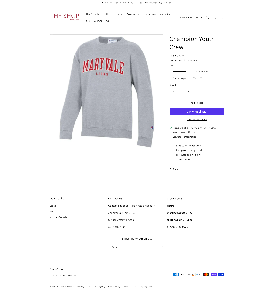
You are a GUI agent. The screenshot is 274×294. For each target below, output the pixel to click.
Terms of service (130, 287)
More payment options (197, 119)
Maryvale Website (59, 216)
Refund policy (99, 287)
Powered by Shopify (83, 287)
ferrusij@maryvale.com (121, 219)
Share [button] (176, 169)
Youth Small (181, 72)
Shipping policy (146, 287)
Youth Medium (201, 71)
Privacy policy (114, 287)
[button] (108, 14)
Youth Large (179, 78)
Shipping (174, 60)
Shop (52, 211)
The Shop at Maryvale (65, 287)
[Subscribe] (161, 247)
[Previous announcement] (50, 3)
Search (53, 205)
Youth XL (198, 78)
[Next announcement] (223, 3)
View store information (184, 136)
